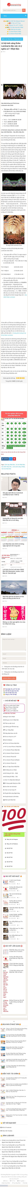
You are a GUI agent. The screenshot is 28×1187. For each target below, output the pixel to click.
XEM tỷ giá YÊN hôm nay (11, 726)
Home (6, 1181)
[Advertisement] (14, 68)
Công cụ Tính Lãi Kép (11, 694)
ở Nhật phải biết (17, 39)
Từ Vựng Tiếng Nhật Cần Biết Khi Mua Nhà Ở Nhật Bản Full (15, 1066)
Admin (3, 51)
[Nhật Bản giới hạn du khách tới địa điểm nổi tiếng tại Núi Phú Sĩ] (14, 587)
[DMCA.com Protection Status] (4, 1186)
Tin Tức (13, 1181)
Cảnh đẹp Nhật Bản (9, 464)
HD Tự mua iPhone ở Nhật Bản (13, 746)
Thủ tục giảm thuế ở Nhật (12, 705)
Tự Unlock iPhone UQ (10, 763)
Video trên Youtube (7, 1131)
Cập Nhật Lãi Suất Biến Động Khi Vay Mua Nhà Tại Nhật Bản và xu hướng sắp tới (16, 1060)
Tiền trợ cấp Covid (10, 723)
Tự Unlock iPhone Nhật (15, 33)
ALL (24, 423)
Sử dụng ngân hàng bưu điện (12, 783)
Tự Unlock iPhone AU (10, 756)
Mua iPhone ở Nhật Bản (11, 707)
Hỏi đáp (25, 1183)
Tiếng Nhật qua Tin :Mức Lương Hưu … (16, 929)
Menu (5, 16)
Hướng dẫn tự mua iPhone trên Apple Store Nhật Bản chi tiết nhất (14, 1156)
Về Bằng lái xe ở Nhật (11, 770)
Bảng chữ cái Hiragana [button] (12, 839)
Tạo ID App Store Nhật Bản (11, 766)
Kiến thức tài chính (16, 29)
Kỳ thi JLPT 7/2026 (11, 709)
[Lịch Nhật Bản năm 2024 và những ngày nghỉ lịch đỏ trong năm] (14, 535)
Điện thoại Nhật (6, 1183)
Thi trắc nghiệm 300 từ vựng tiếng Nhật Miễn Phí (14, 414)
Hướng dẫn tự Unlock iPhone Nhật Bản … (15, 901)
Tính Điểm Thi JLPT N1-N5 (12, 689)
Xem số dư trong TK (10, 790)
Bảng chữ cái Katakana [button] (12, 843)
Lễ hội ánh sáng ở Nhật (18, 466)
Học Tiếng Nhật (9, 730)
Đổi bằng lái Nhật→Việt (11, 776)
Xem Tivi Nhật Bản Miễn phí (12, 780)
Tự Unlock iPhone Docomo (11, 753)
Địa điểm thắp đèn (6, 466)
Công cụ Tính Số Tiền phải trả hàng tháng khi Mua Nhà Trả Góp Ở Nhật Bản (16, 1029)
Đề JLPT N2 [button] (9, 861)
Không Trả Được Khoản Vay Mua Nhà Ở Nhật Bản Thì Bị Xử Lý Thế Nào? (16, 1041)
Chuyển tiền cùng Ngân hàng (12, 793)
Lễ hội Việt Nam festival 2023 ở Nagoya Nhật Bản (16, 964)
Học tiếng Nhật (16, 1183)
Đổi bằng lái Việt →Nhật (11, 773)
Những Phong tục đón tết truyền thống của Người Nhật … (16, 1001)
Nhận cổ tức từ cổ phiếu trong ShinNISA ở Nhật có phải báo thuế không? (16, 1084)
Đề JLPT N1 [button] (9, 866)
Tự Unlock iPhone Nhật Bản (12, 750)
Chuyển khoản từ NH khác (11, 796)
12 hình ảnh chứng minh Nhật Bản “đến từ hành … (16, 971)
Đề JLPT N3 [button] (9, 857)
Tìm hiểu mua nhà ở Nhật (16, 27)
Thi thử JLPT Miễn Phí (12, 711)
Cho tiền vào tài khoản (10, 786)
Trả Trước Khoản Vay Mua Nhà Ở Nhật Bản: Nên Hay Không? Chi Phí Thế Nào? (16, 1035)
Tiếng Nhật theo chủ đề (10, 733)
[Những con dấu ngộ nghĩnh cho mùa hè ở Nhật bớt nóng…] (14, 613)
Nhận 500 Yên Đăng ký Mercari (16, 21)
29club (4, 1140)
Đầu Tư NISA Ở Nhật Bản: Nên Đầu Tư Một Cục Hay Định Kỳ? (15, 1091)
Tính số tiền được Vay (11, 692)
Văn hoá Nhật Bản (6, 469)
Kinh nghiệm (21, 1181)
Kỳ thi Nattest (8, 740)
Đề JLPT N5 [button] (9, 848)
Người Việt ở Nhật (10, 716)
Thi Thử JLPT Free (15, 23)
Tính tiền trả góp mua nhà (12, 691)
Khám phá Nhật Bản (10, 800)
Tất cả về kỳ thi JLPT (10, 736)
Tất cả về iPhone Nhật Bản (11, 743)
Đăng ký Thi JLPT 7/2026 (16, 25)
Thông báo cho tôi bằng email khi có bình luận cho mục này (13, 667)
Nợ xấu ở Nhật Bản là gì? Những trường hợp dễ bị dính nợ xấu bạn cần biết (16, 1054)
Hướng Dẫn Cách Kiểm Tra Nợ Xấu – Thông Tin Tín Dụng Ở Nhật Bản (15, 1048)
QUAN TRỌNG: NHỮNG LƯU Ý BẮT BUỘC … (15, 915)
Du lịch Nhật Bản (8, 39)
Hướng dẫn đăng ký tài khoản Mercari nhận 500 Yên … (16, 958)
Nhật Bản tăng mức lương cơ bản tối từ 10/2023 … (16, 950)
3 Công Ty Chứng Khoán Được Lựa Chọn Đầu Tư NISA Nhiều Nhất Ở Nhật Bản (16, 1109)
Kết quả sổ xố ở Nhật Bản (12, 720)
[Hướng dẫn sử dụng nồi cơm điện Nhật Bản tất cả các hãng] (14, 509)
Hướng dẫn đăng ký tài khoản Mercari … (15, 887)
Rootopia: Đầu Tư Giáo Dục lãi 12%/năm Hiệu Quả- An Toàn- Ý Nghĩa (16, 1103)
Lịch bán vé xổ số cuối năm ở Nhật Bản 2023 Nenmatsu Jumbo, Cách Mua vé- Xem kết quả (13, 571)
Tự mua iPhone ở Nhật (15, 31)
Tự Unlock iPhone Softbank (11, 760)
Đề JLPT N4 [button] (9, 852)
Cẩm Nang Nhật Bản (6, 1174)
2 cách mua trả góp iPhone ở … (15, 881)
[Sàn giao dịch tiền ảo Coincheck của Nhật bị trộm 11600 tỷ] (14, 484)
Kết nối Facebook (6, 1127)
